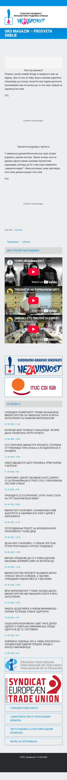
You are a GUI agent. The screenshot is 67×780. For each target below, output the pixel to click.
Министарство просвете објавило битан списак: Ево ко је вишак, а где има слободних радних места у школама (31, 576)
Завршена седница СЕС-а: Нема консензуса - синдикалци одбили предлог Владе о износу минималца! (33, 644)
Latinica (25, 241)
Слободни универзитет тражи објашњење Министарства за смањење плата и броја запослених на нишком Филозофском (32, 415)
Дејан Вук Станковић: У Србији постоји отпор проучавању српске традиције (30, 545)
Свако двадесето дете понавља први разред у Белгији (33, 464)
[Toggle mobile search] (55, 11)
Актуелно (18, 230)
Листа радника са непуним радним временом (31, 731)
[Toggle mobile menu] (61, 11)
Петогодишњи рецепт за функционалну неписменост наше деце (30, 530)
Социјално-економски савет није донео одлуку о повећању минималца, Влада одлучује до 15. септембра (31, 626)
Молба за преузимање (23, 741)
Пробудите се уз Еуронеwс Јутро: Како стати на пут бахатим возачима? (33, 497)
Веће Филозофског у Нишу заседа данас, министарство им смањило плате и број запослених (31, 593)
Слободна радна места (24, 708)
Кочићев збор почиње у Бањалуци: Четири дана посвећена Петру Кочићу (32, 432)
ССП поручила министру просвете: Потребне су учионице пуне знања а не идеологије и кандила (33, 448)
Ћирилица (12, 241)
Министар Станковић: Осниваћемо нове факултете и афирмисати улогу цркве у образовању (30, 513)
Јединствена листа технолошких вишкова (30, 718)
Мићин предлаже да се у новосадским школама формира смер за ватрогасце (30, 560)
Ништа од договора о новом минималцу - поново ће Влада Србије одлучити (31, 610)
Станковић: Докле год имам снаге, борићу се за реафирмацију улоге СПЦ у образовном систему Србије (33, 480)
